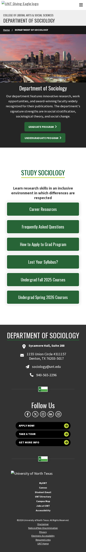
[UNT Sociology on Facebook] (28, 414)
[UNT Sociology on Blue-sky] (35, 414)
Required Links (43, 539)
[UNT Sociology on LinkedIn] (51, 414)
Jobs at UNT (43, 505)
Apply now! (27, 425)
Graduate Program (41, 127)
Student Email (43, 492)
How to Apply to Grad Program (43, 244)
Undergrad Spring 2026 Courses (43, 297)
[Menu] (81, 5)
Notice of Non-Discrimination (43, 527)
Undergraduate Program (42, 138)
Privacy (43, 531)
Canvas (43, 487)
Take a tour (27, 434)
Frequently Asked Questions (43, 226)
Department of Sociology (29, 20)
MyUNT (43, 483)
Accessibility (43, 510)
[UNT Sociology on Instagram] (43, 414)
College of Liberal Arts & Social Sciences (28, 15)
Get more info (29, 442)
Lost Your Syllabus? (43, 262)
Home (6, 29)
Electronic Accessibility (43, 535)
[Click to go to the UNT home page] (20, 5)
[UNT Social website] (58, 414)
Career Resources (43, 209)
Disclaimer (43, 524)
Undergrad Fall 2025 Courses (43, 279)
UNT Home (43, 543)
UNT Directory (43, 496)
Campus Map (43, 501)
